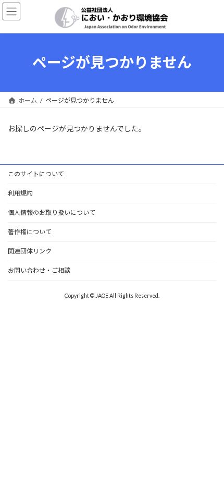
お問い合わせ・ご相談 (39, 270)
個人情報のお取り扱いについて (51, 212)
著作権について (30, 232)
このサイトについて (36, 174)
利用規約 (20, 193)
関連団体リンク (30, 251)
